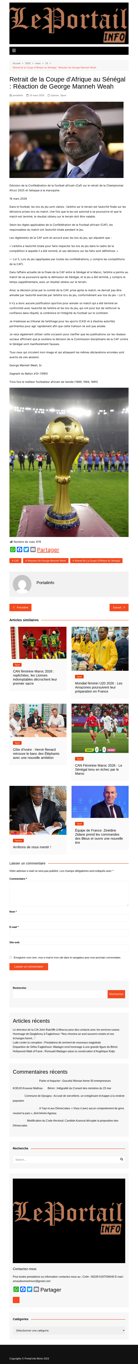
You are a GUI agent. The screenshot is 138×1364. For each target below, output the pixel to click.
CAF (16, 560)
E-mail (14, 927)
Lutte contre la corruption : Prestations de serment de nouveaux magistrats (57, 1042)
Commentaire (18, 878)
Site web (14, 942)
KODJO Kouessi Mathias (28, 1088)
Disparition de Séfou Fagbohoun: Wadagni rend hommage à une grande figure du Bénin (65, 1046)
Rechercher (19, 987)
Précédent (22, 607)
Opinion (55, 95)
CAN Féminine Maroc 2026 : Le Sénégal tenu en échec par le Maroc (98, 769)
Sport (63, 95)
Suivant (117, 607)
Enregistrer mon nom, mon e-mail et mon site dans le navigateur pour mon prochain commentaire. (67, 957)
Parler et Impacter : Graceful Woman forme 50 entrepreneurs (75, 1080)
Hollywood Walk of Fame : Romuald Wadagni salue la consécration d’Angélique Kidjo (64, 1051)
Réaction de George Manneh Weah (47, 560)
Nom (13, 911)
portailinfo (18, 95)
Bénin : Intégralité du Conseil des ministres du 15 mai (79, 1088)
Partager (48, 550)
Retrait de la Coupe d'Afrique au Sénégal (97, 560)
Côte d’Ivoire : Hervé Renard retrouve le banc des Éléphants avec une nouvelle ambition (36, 754)
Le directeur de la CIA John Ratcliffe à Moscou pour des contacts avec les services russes (66, 1029)
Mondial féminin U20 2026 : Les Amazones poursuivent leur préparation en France (98, 687)
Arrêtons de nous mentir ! (32, 847)
